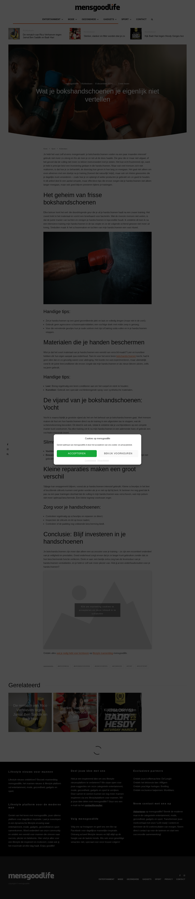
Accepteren (77, 453)
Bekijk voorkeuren (118, 453)
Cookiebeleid (90, 460)
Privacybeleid (103, 460)
